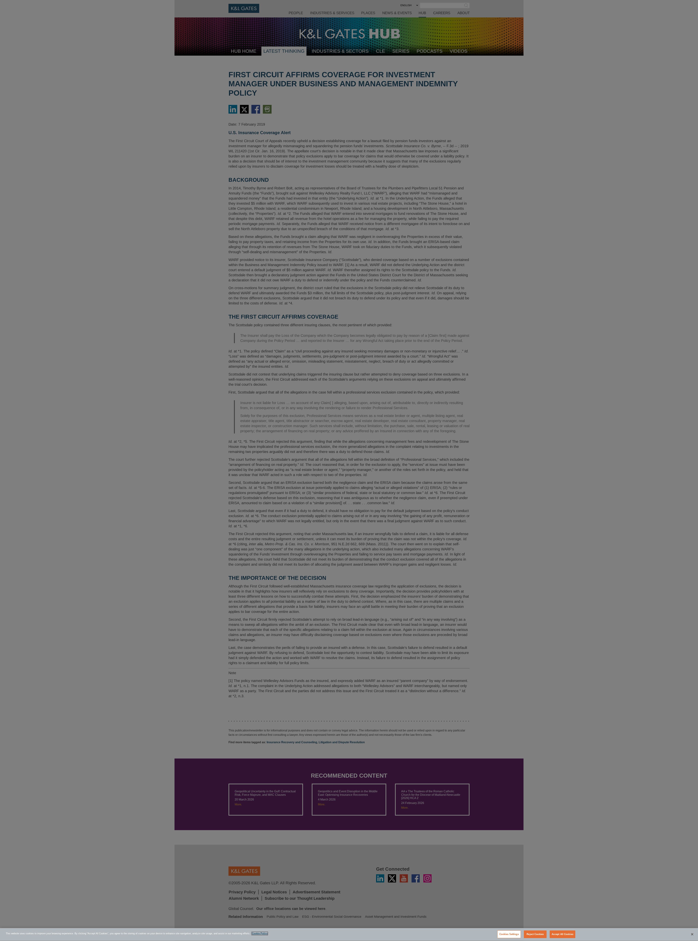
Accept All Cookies (562, 934)
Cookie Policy (260, 933)
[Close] (692, 934)
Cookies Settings (509, 934)
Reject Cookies (535, 934)
